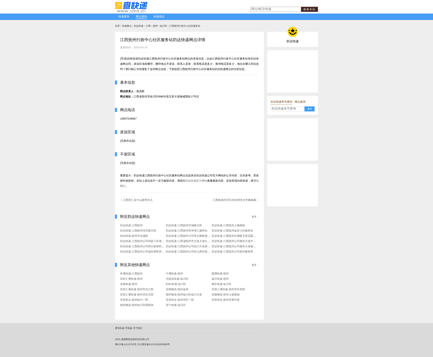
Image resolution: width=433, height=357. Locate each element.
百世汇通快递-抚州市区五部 (136, 294)
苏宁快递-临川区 (176, 305)
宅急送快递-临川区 (177, 279)
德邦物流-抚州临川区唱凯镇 (136, 305)
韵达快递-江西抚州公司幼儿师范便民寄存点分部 (195, 251)
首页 (117, 26)
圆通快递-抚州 (220, 273)
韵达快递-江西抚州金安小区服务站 (232, 230)
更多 (255, 216)
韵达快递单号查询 (281, 101)
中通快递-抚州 (174, 273)
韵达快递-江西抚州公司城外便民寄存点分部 (146, 251)
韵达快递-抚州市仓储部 (134, 236)
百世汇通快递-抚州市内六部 (136, 289)
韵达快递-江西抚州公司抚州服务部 (232, 251)
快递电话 (159, 16)
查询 (309, 109)
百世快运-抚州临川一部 (134, 299)
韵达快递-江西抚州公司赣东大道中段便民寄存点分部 (243, 241)
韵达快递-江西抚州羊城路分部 (184, 225)
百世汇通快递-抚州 (131, 279)
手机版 (128, 328)
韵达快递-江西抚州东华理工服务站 (186, 230)
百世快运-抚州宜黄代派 (226, 299)
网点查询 (141, 16)
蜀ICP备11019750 (124, 344)
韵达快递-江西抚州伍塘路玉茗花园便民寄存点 (239, 236)
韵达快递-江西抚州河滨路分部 (138, 230)
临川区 (163, 26)
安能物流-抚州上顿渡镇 (226, 294)
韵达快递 (138, 26)
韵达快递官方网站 (196, 180)
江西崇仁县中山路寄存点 (136, 200)
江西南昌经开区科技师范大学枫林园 (236, 200)
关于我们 (137, 328)
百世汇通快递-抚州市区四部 (228, 289)
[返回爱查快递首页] (131, 11)
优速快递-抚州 (128, 284)
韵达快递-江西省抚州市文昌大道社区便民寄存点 (195, 241)
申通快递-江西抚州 (131, 273)
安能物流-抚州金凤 (177, 289)
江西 (148, 26)
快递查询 (123, 16)
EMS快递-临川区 (176, 284)
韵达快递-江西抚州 (131, 225)
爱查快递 (119, 328)
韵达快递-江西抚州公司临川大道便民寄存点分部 (195, 246)
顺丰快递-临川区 (221, 284)
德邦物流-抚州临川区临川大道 (184, 294)
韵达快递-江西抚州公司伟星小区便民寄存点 (146, 241)
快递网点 (127, 26)
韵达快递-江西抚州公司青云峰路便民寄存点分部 (195, 236)
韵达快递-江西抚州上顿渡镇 (228, 225)
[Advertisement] (292, 71)
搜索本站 (309, 9)
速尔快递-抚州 (220, 279)
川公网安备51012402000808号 (153, 344)
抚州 (155, 26)
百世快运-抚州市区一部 (180, 299)
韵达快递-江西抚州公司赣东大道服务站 (235, 246)
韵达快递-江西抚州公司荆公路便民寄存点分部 (147, 246)
